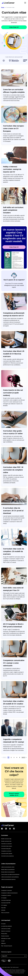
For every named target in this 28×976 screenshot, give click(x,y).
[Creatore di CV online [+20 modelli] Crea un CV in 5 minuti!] (8, 3)
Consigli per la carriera (6, 895)
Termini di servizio (5, 936)
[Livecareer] (7, 825)
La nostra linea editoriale (6, 926)
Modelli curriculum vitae (6, 838)
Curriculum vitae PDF (5, 902)
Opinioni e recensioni (5, 931)
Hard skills (3, 907)
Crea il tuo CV (14, 27)
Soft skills (3, 910)
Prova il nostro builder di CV (14, 794)
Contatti (3, 941)
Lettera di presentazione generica (8, 879)
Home (2, 7)
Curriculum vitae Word (6, 900)
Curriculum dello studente (6, 853)
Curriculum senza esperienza (7, 856)
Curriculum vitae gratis (6, 848)
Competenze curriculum (6, 851)
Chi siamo (3, 923)
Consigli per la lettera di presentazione (9, 893)
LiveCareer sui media (5, 928)
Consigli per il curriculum (6, 890)
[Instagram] (14, 828)
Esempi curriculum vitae (6, 841)
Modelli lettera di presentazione (8, 869)
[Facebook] (2, 828)
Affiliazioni (3, 943)
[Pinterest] (10, 828)
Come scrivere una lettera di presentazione (10, 874)
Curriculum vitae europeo (6, 846)
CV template (3, 897)
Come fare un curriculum (6, 843)
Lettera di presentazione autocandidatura (10, 876)
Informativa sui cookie (5, 938)
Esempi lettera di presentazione (8, 872)
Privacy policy (4, 933)
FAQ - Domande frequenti (6, 945)
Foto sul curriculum (5, 912)
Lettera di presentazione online (7, 867)
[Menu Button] (25, 2)
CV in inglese (4, 905)
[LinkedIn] (6, 828)
